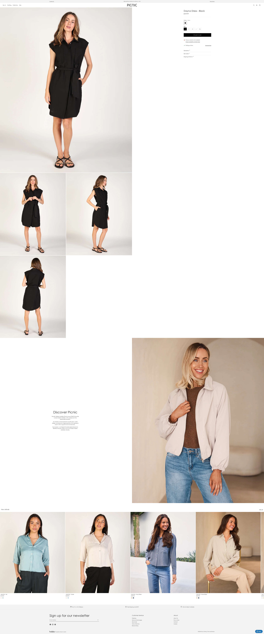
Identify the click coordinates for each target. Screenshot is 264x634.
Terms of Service (135, 623)
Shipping (134, 618)
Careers (175, 623)
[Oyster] (1, 597)
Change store (208, 45)
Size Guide (186, 53)
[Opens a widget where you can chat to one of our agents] (259, 631)
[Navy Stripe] (133, 597)
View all (261, 509)
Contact (176, 622)
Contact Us (52, 1)
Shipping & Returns (188, 56)
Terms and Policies (211, 631)
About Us (176, 618)
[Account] (256, 5)
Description (186, 50)
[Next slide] (213, 555)
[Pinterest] (55, 624)
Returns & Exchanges (137, 620)
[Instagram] (53, 624)
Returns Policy (135, 625)
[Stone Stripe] (131, 597)
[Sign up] (98, 620)
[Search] (253, 5)
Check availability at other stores (193, 41)
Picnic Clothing (204, 631)
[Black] (185, 23)
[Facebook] (50, 624)
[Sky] (3, 597)
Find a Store (212, 1)
